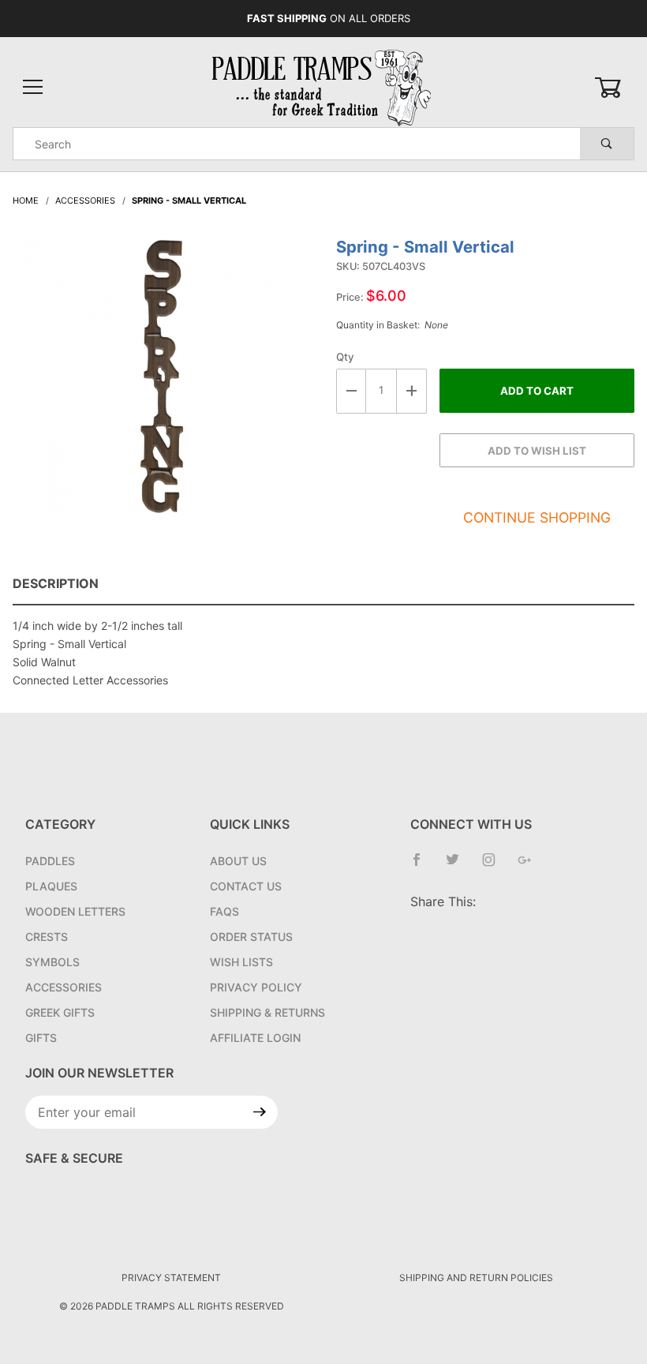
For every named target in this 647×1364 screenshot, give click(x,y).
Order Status (251, 936)
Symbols (52, 962)
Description (56, 583)
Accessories (63, 987)
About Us (238, 860)
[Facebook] (423, 866)
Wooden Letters (75, 911)
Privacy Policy (256, 987)
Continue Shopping (537, 517)
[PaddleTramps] (323, 86)
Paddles (50, 860)
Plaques (51, 886)
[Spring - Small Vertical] (162, 384)
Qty (345, 356)
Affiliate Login (255, 1037)
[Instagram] (495, 866)
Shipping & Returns (267, 1012)
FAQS (224, 911)
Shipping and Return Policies (476, 1277)
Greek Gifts (60, 1012)
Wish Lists (241, 962)
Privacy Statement (171, 1277)
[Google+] (531, 866)
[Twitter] (459, 866)
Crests (46, 936)
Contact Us (246, 886)
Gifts (41, 1037)
